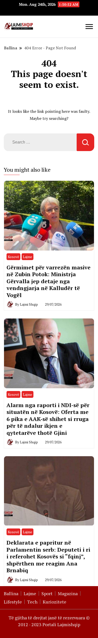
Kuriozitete (54, 602)
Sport (47, 593)
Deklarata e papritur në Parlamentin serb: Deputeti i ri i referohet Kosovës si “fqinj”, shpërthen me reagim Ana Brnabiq (48, 556)
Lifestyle (13, 602)
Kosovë (13, 256)
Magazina (68, 593)
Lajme (27, 256)
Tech (32, 602)
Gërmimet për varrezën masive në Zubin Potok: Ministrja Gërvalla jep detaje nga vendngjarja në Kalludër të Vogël (48, 281)
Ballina (11, 593)
